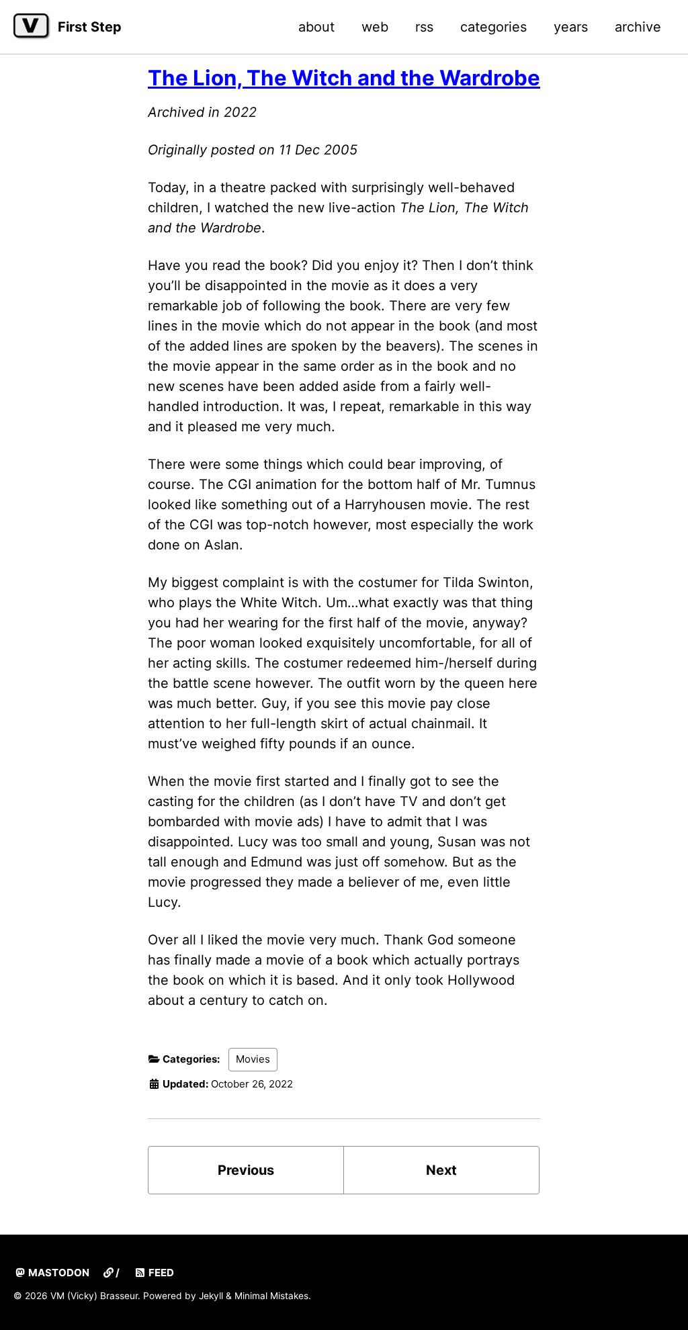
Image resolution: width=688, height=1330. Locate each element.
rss (424, 27)
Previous (246, 1170)
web (374, 27)
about (316, 27)
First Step (90, 27)
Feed (160, 1272)
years (571, 27)
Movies (253, 1059)
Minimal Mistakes (271, 1295)
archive (638, 27)
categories (493, 27)
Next (441, 1170)
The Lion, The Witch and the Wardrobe (344, 78)
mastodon (57, 1272)
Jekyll (211, 1295)
